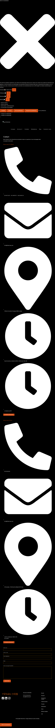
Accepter (3, 110)
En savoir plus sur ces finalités (7, 107)
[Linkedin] (6, 698)
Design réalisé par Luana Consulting (32, 718)
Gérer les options (4, 102)
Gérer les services (4, 104)
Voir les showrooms (27, 695)
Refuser (9, 110)
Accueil (42, 693)
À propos (43, 695)
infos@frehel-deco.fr (27, 696)
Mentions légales (44, 711)
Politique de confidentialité (6, 113)
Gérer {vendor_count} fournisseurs (7, 105)
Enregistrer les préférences (31, 110)
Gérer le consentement (6, 724)
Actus (42, 709)
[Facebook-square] (3, 698)
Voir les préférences (19, 110)
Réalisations (43, 706)
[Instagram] (9, 698)
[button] (27, 42)
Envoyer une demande (27, 692)
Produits (42, 704)
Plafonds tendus (44, 701)
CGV (42, 713)
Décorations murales (43, 699)
